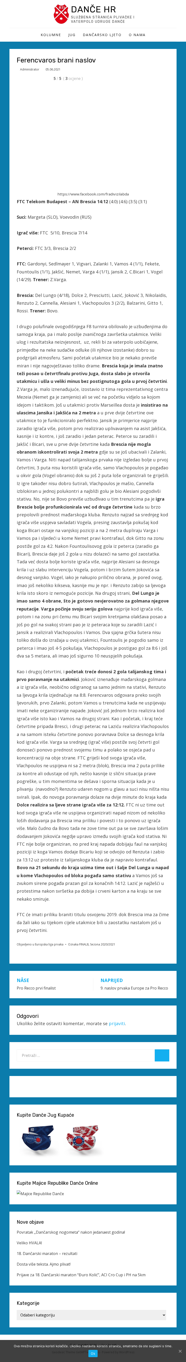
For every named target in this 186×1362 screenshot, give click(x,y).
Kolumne (51, 34)
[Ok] (180, 1351)
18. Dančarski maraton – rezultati (47, 1253)
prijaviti (117, 1023)
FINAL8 (84, 944)
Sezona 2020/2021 (102, 944)
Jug (72, 34)
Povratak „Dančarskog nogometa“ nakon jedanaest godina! (71, 1232)
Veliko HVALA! (29, 1243)
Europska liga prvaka (49, 944)
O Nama (137, 34)
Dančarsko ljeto (102, 34)
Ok (93, 1353)
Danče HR (93, 9)
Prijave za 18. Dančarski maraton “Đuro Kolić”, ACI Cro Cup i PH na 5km (81, 1274)
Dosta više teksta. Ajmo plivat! (43, 1264)
